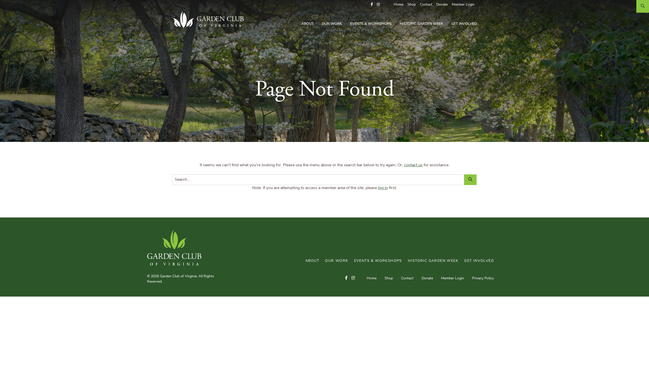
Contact (426, 5)
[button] (372, 4)
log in (383, 188)
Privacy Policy (483, 278)
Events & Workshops (371, 24)
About (307, 24)
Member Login (463, 5)
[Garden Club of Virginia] (210, 19)
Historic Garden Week (421, 24)
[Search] (642, 6)
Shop (411, 5)
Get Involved (464, 24)
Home (398, 5)
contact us (413, 165)
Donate (442, 5)
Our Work (332, 24)
